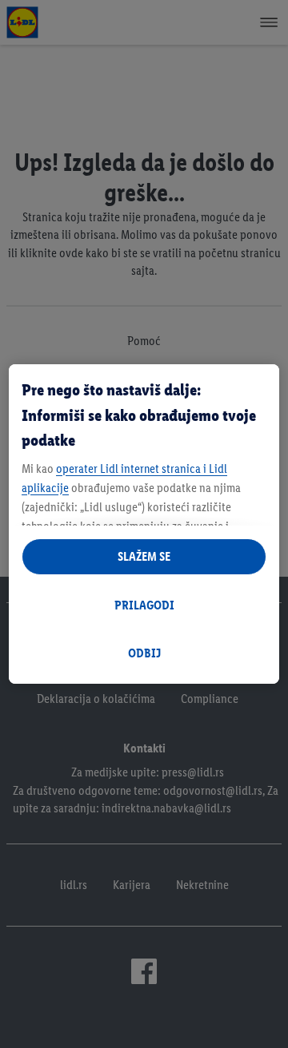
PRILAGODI (144, 605)
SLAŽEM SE (144, 556)
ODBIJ (144, 653)
